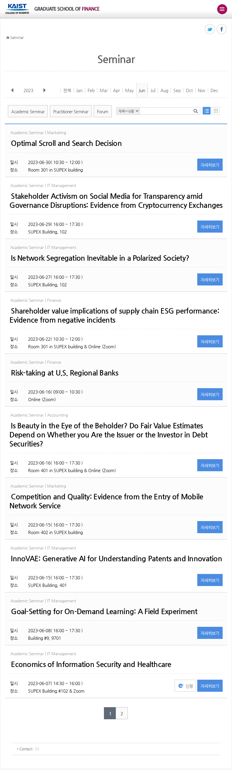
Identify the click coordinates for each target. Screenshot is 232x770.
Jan (79, 90)
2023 (28, 90)
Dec (214, 90)
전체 (67, 90)
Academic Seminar (27, 111)
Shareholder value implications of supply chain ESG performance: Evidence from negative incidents (114, 315)
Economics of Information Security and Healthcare (91, 664)
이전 (12, 90)
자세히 (210, 165)
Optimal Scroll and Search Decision (66, 143)
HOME (7, 38)
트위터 (210, 29)
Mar (104, 90)
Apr (116, 90)
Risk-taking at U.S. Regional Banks (64, 373)
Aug (164, 90)
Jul (152, 90)
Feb (91, 90)
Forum (102, 111)
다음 (44, 90)
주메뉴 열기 (222, 9)
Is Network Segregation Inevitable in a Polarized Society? (100, 258)
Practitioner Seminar (70, 111)
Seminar (17, 37)
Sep (177, 90)
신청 (189, 686)
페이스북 (222, 29)
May (129, 90)
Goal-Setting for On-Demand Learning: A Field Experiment (104, 611)
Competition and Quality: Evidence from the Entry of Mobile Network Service (106, 501)
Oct (189, 90)
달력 (216, 110)
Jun (142, 90)
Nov (201, 90)
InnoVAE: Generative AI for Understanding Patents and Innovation (116, 558)
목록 (207, 110)
